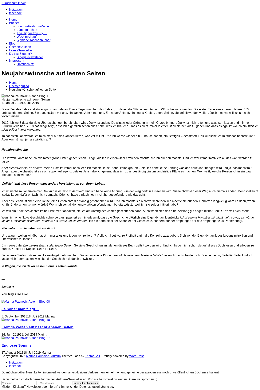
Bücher (14, 23)
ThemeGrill (92, 356)
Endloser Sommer (17, 345)
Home (13, 19)
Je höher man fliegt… (20, 309)
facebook (15, 366)
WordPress (136, 356)
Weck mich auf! (27, 36)
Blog (12, 43)
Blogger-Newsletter (30, 57)
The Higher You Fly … (32, 33)
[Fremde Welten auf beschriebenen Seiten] (26, 319)
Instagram (15, 362)
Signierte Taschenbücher (33, 40)
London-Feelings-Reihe (33, 26)
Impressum (16, 60)
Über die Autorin (20, 47)
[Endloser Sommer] (26, 338)
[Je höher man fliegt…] (26, 301)
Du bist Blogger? (20, 53)
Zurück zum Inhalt (14, 3)
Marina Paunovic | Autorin (43, 356)
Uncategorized (19, 86)
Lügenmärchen (27, 29)
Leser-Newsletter (20, 50)
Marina (50, 316)
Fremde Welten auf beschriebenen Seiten (37, 327)
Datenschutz (25, 64)
